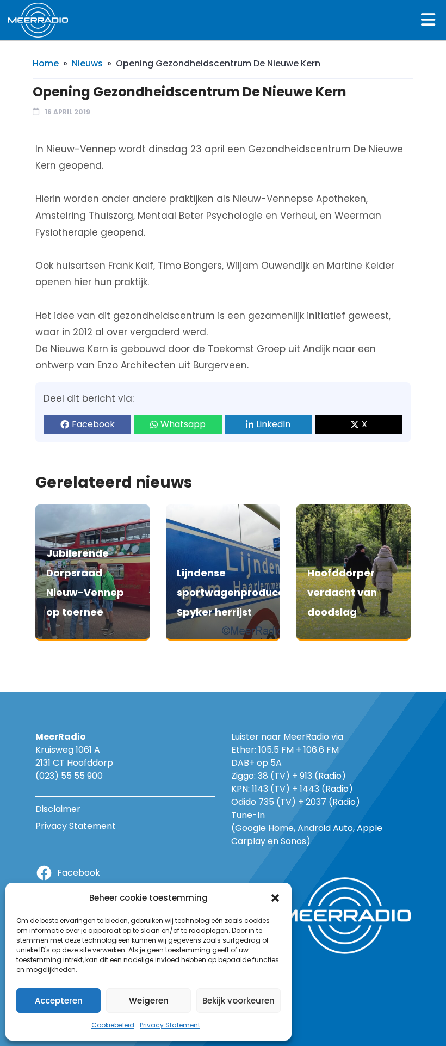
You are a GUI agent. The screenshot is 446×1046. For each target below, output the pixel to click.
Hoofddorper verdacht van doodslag (342, 592)
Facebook (93, 424)
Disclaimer (57, 809)
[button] (275, 898)
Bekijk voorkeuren (238, 1000)
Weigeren (149, 1000)
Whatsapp (183, 424)
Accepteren (59, 1000)
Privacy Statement (170, 1025)
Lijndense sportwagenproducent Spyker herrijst (236, 592)
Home (46, 63)
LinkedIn (273, 424)
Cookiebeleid (112, 1025)
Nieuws (87, 63)
